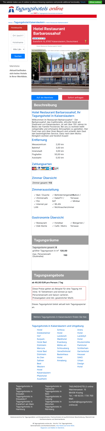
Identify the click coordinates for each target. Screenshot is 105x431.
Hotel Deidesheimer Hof (43, 333)
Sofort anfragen (75, 97)
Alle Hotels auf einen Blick (65, 426)
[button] (35, 70)
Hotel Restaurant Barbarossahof (57, 22)
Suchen (18, 56)
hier (84, 317)
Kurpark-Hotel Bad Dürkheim (42, 342)
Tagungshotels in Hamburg (24, 407)
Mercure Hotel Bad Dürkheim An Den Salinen (42, 354)
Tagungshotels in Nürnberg (53, 407)
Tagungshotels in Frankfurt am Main (25, 402)
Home (10, 22)
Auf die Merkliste (45, 97)
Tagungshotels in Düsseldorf (24, 397)
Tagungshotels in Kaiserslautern (56, 317)
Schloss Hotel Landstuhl (61, 333)
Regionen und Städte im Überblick (52, 428)
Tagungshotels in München (53, 402)
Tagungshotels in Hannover (53, 387)
